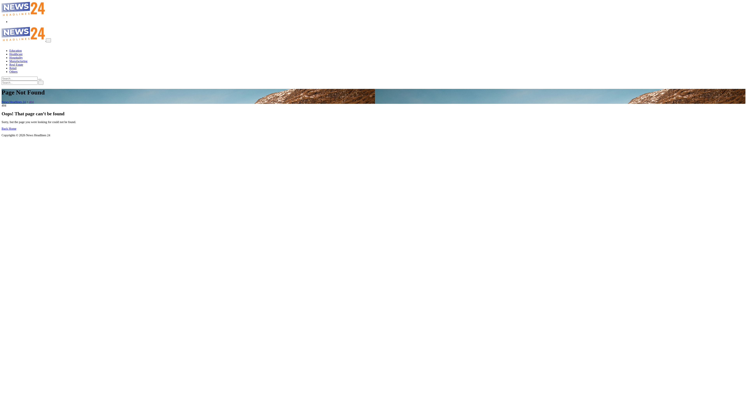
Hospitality (16, 57)
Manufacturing (18, 61)
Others (13, 71)
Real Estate (16, 64)
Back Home (9, 128)
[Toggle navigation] (48, 40)
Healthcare (16, 54)
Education (15, 50)
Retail (13, 68)
